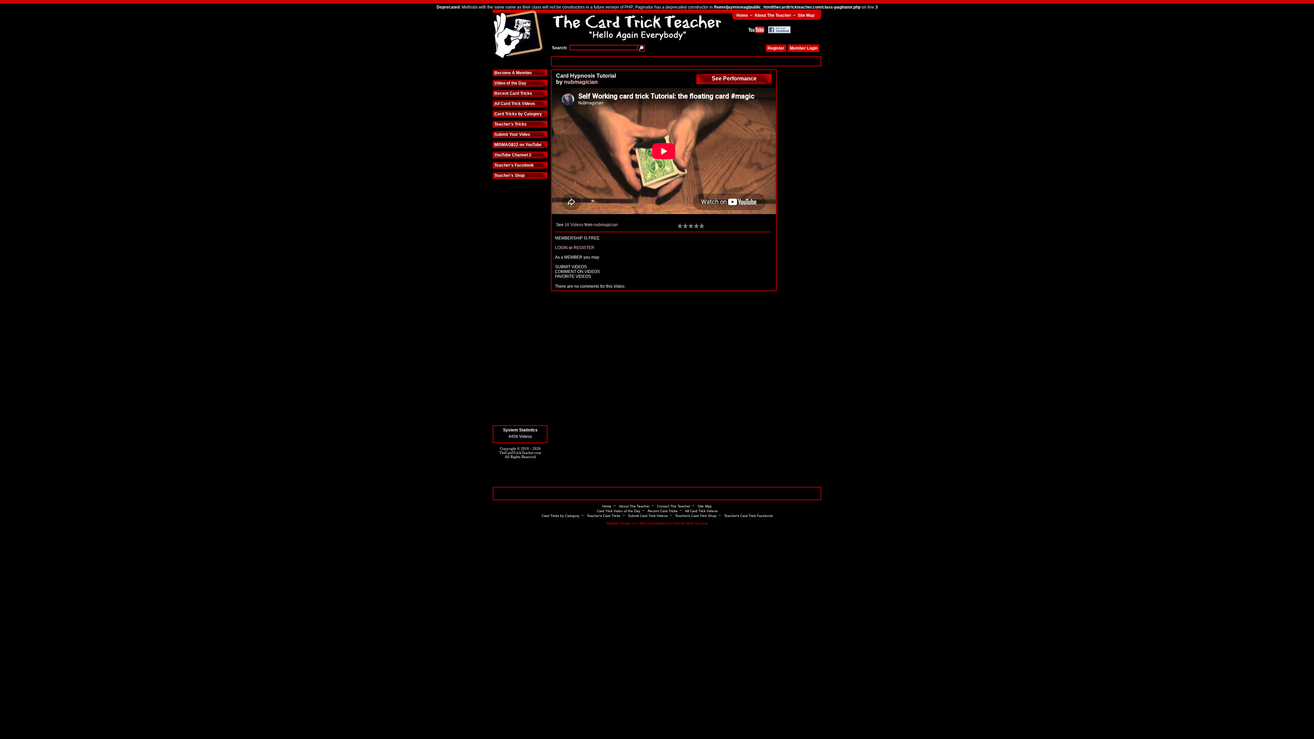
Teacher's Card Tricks (603, 516)
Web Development (653, 523)
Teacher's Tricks (510, 124)
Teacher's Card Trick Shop (696, 516)
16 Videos (574, 224)
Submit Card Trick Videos (648, 516)
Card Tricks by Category (518, 114)
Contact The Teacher (673, 506)
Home (742, 15)
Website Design (618, 523)
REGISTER (584, 247)
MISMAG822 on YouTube (518, 144)
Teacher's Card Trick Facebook (748, 516)
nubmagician (581, 82)
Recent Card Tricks (513, 93)
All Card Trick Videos (514, 103)
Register (776, 48)
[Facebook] (779, 29)
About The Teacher (773, 15)
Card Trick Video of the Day (618, 511)
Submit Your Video (512, 134)
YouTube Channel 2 (512, 155)
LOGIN (561, 247)
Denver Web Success (691, 523)
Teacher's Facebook (514, 165)
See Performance (734, 78)
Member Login (803, 48)
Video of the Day (510, 83)
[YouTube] (756, 29)
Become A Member (513, 72)
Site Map (806, 15)
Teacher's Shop (509, 175)
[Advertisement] (686, 61)
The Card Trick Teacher (518, 35)
